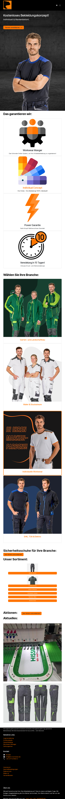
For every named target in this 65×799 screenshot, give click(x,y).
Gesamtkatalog (8, 751)
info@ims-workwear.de (13, 766)
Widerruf (6, 782)
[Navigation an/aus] (60, 5)
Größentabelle (7, 749)
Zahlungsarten (8, 755)
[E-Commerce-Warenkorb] (56, 5)
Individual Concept (32, 187)
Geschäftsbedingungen (10, 778)
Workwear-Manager (9, 753)
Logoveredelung (8, 747)
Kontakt (8, 764)
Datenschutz (7, 780)
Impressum (6, 776)
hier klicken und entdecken (13, 554)
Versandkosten (8, 784)
